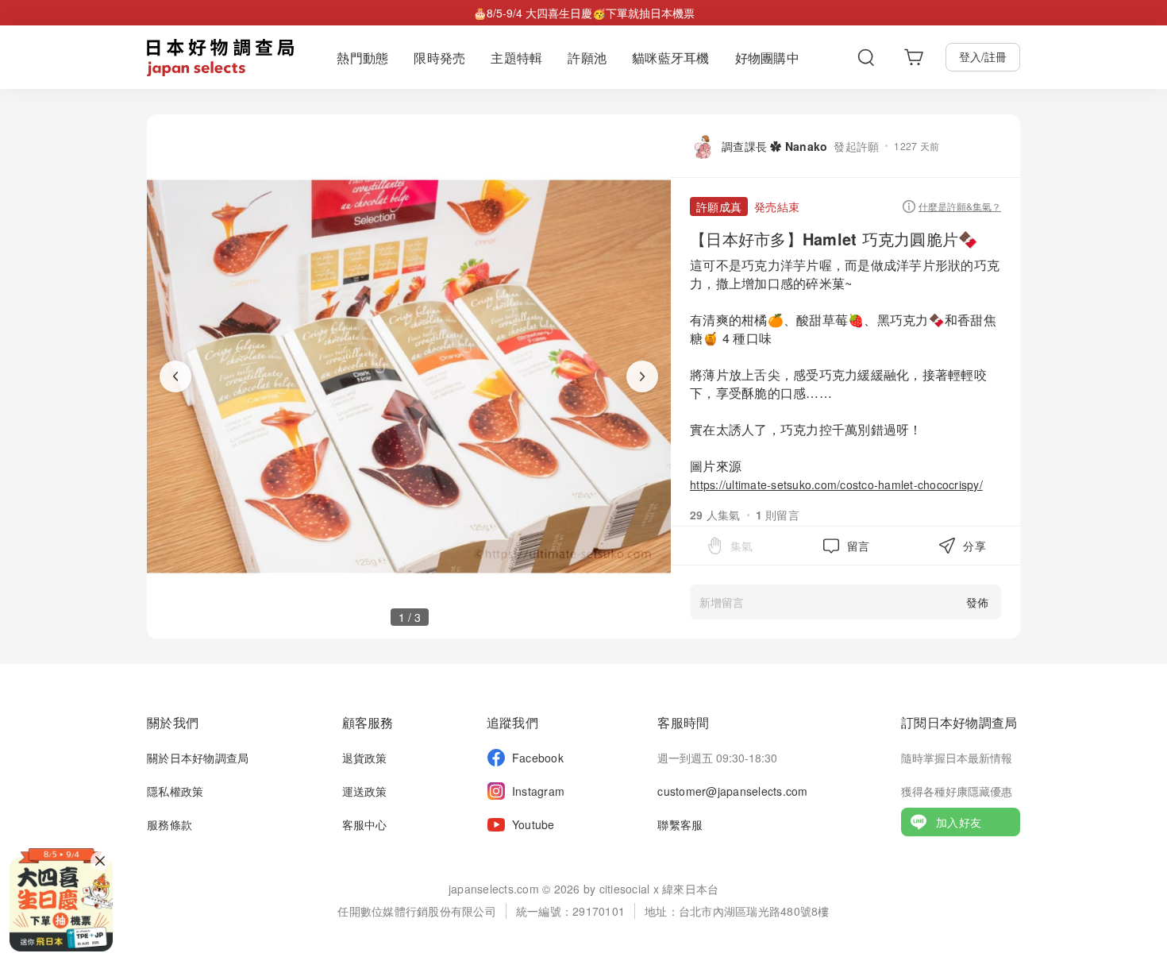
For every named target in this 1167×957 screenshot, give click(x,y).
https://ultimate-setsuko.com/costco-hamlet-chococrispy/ (836, 484)
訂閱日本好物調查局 (959, 722)
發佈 (977, 602)
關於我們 (172, 722)
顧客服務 (368, 722)
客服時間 (683, 722)
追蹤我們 (512, 722)
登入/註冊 (983, 56)
